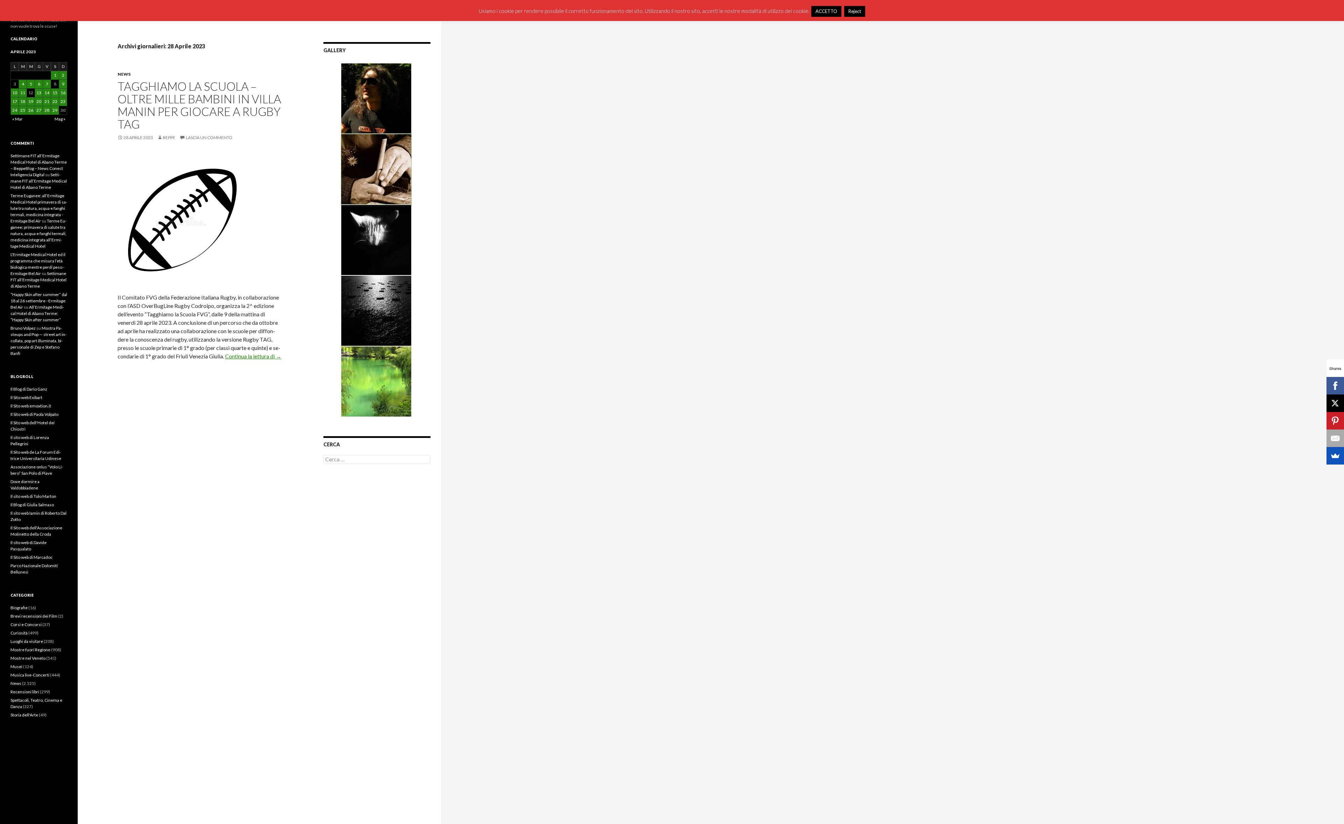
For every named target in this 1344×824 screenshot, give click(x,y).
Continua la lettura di (253, 356)
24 (14, 110)
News (124, 74)
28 (46, 110)
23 (63, 101)
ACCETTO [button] (826, 11)
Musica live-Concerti (29, 675)
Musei (16, 666)
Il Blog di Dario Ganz (28, 389)
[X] (1335, 403)
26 (30, 110)
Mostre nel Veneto (28, 658)
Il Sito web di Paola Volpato (34, 414)
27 (38, 110)
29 (54, 110)
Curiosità (19, 633)
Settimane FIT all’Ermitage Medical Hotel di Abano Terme (38, 181)
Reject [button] (854, 11)
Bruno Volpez (23, 328)
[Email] (1335, 438)
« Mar (17, 119)
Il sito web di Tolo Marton (33, 496)
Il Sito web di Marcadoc (31, 557)
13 (38, 92)
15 (54, 92)
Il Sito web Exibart (26, 397)
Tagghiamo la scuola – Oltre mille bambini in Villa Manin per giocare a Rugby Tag (199, 105)
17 (14, 101)
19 (30, 101)
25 (22, 110)
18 (22, 101)
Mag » (60, 119)
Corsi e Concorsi (26, 624)
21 (46, 101)
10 (14, 92)
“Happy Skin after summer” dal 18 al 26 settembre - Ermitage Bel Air (38, 301)
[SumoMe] (1335, 456)
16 (63, 92)
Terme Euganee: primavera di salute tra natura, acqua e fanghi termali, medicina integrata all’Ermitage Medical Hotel (38, 233)
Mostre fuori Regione (30, 649)
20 (38, 101)
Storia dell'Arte (24, 714)
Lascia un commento (209, 137)
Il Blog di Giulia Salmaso (32, 504)
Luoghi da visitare (26, 641)
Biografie (19, 607)
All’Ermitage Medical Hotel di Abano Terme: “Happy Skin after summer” (37, 313)
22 (54, 101)
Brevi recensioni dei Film (33, 616)
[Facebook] (1335, 385)
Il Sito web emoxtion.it (30, 405)
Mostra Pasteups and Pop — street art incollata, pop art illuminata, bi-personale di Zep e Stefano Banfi (38, 340)
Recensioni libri (24, 691)
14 (46, 92)
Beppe (169, 137)
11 (22, 92)
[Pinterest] (1335, 421)
